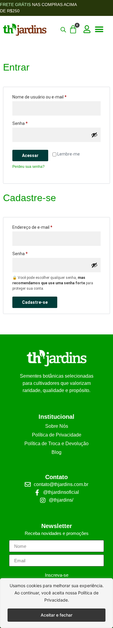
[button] (99, 29)
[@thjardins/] (43, 500)
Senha (30, 122)
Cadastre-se (35, 302)
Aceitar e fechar (56, 614)
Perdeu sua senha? (28, 167)
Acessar (30, 155)
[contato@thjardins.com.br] (28, 485)
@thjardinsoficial (61, 492)
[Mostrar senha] (94, 134)
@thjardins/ (61, 500)
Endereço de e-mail (43, 226)
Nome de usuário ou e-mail (50, 96)
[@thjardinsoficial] (37, 493)
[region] (56, 603)
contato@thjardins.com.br (61, 484)
